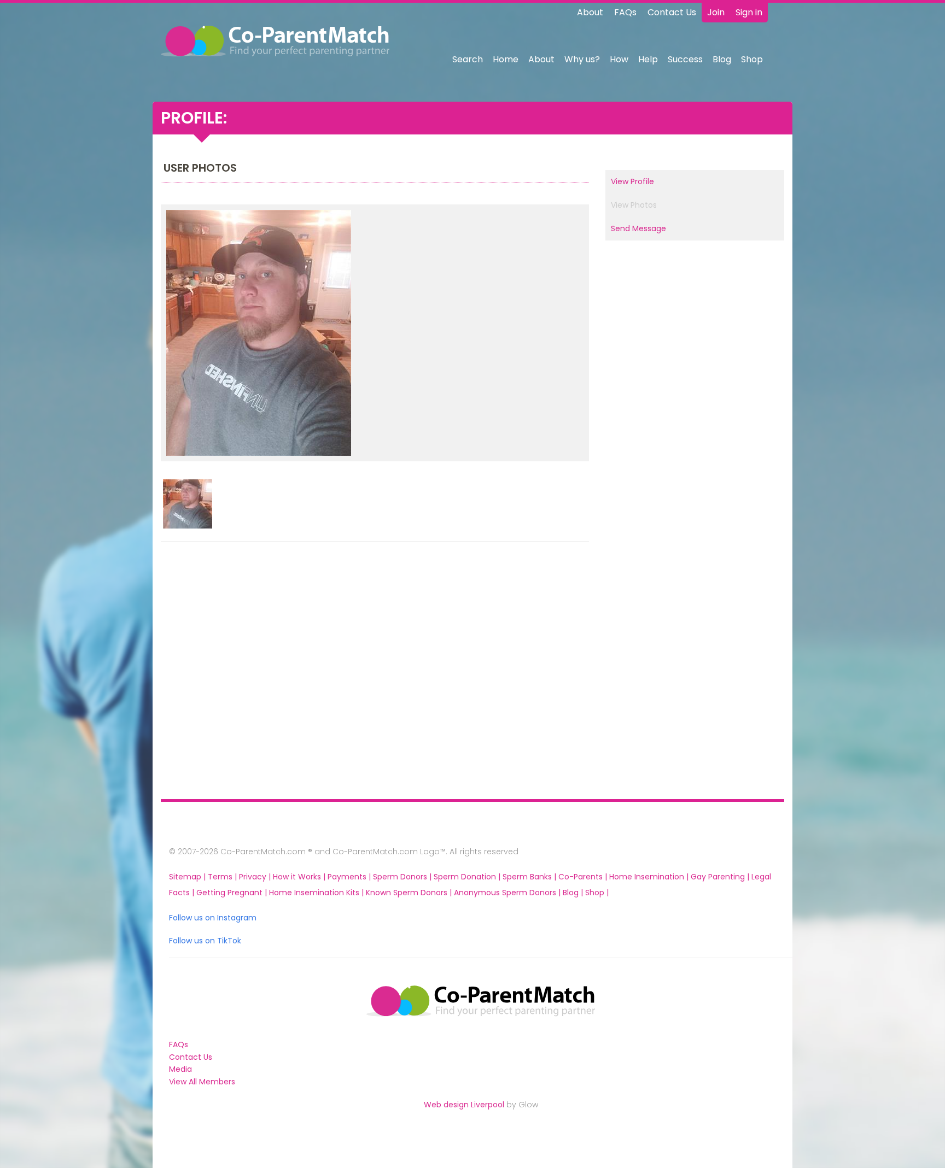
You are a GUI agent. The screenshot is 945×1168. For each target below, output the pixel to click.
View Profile (632, 181)
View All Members (202, 1081)
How (619, 59)
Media (180, 1069)
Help (648, 59)
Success (685, 59)
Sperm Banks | (530, 876)
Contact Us (672, 12)
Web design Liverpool (464, 1104)
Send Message (638, 228)
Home (505, 59)
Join (716, 12)
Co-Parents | (583, 876)
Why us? (582, 59)
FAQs (625, 12)
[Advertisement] (232, 673)
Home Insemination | (650, 876)
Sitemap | (188, 876)
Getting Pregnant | (232, 892)
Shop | (597, 892)
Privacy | (256, 876)
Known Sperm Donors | (410, 892)
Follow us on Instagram (212, 917)
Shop (752, 59)
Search (467, 59)
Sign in (749, 12)
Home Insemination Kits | (317, 892)
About (590, 12)
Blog (722, 59)
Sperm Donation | (468, 876)
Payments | (350, 876)
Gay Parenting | (721, 876)
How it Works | (300, 876)
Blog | (574, 892)
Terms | (223, 876)
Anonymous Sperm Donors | (508, 892)
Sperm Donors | (403, 876)
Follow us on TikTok (205, 940)
